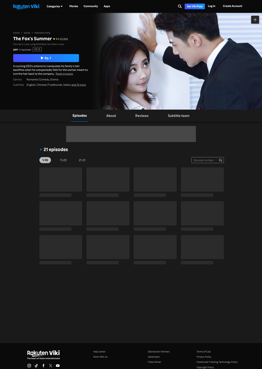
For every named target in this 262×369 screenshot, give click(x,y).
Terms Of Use (204, 351)
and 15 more (78, 84)
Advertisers (154, 356)
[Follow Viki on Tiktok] (36, 366)
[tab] (79, 116)
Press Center (154, 361)
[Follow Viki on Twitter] (50, 366)
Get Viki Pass (194, 6)
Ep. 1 (48, 58)
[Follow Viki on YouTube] (58, 366)
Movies (73, 6)
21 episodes (25, 49)
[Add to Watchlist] (255, 20)
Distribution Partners (159, 351)
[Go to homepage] (26, 6)
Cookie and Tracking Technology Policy (217, 361)
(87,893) (64, 39)
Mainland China (42, 32)
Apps (107, 6)
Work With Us (100, 356)
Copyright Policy (205, 367)
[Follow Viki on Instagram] (29, 366)
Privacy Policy (204, 356)
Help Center (99, 351)
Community (91, 6)
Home (16, 32)
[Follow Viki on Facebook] (43, 366)
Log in (211, 6)
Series (27, 32)
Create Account (232, 6)
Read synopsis (64, 73)
